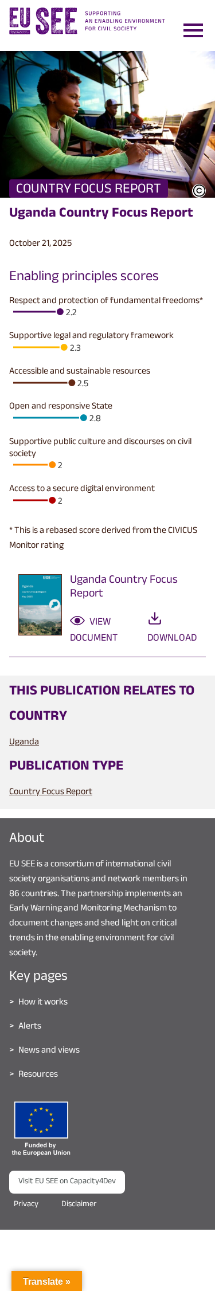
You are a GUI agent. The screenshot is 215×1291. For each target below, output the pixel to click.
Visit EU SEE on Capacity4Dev (67, 1182)
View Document (94, 631)
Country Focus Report (50, 793)
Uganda (24, 743)
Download (172, 639)
